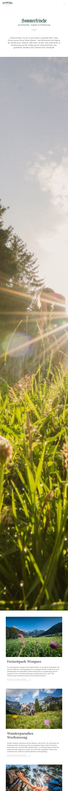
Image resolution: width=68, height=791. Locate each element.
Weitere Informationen (16, 679)
